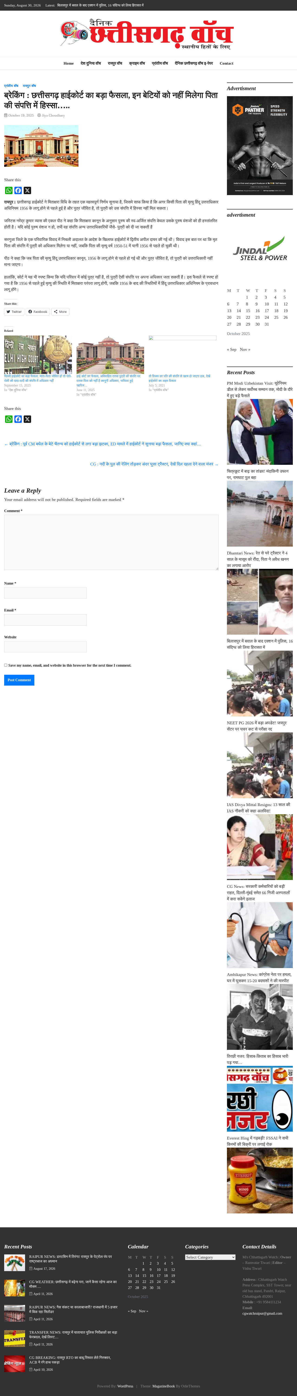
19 (286, 310)
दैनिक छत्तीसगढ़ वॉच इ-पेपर (194, 63)
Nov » (245, 349)
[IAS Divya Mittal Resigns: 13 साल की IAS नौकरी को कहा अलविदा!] (260, 847)
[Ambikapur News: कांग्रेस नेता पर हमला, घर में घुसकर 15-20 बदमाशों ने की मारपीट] (260, 1017)
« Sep (231, 349)
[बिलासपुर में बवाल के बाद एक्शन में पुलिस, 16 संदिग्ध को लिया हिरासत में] (260, 683)
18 (276, 310)
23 (257, 317)
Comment (13, 511)
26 (286, 317)
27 (229, 324)
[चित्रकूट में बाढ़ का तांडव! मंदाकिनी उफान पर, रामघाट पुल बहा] (260, 514)
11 (276, 304)
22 (248, 317)
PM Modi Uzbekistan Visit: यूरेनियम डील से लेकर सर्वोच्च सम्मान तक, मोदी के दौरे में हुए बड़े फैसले (260, 389)
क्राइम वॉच (137, 63)
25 (276, 317)
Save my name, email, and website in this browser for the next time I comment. (69, 665)
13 (229, 310)
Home (69, 63)
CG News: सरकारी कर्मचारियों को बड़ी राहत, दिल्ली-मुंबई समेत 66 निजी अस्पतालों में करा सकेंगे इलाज (258, 892)
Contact (226, 63)
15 (248, 310)
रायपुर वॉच (115, 63)
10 (267, 304)
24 (267, 317)
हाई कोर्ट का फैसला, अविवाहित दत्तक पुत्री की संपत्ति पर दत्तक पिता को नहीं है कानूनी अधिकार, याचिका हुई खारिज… (108, 380)
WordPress (125, 1386)
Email (10, 610)
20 (229, 317)
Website (10, 637)
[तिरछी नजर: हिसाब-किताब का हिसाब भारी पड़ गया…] (260, 1099)
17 (267, 310)
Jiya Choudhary (53, 115)
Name (10, 583)
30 (257, 324)
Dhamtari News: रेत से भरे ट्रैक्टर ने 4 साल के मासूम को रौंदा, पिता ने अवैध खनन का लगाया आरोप (258, 559)
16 (257, 310)
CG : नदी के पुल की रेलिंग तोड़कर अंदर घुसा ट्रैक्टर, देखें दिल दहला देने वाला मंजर (154, 464)
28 (239, 324)
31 (267, 324)
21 (239, 317)
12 (286, 304)
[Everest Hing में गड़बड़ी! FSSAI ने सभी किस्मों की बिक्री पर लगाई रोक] (260, 1180)
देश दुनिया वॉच (91, 63)
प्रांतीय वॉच (160, 63)
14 (239, 310)
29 (248, 324)
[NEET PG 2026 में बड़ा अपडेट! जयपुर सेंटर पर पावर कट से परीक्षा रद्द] (260, 765)
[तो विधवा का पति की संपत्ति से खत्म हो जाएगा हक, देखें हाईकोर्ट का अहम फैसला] (182, 355)
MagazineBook (163, 1386)
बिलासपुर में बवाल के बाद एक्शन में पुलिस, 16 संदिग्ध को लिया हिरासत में (100, 5)
